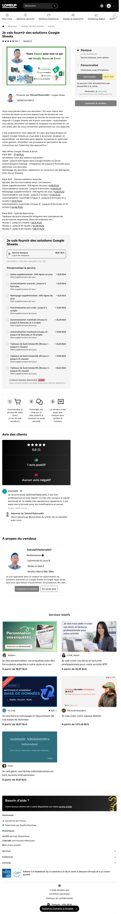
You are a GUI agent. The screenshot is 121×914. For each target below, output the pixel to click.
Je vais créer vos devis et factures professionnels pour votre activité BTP (84, 662)
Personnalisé (89, 65)
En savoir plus (49, 589)
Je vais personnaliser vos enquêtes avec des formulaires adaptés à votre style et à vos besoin (28, 664)
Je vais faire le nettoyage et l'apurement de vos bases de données (28, 718)
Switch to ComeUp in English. (58, 908)
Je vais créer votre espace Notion (81, 716)
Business (12, 26)
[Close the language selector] (76, 908)
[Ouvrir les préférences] (102, 6)
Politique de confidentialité (59, 898)
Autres (51, 26)
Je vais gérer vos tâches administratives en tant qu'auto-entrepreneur (27, 773)
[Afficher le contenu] (115, 851)
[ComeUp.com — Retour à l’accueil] (9, 6)
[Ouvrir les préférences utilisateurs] (114, 6)
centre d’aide (65, 806)
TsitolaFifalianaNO (39, 95)
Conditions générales (59, 894)
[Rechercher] (55, 6)
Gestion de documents (32, 26)
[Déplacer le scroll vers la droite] (115, 17)
